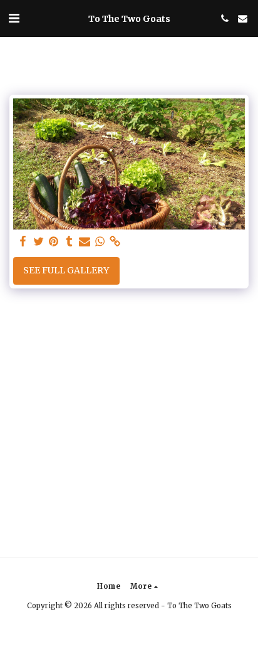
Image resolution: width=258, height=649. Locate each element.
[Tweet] (38, 242)
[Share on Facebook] (23, 242)
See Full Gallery (66, 270)
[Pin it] (53, 242)
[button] (13, 18)
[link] (115, 242)
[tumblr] (69, 242)
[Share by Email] (84, 242)
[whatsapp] (100, 242)
